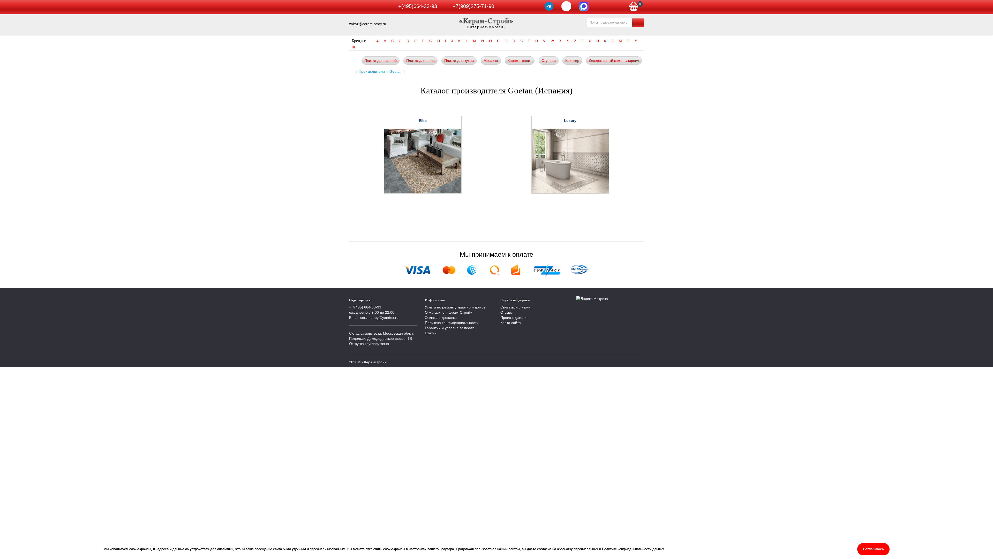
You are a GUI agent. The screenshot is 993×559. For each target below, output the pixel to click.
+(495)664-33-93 (417, 6)
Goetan (395, 71)
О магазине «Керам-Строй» (448, 312)
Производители (372, 71)
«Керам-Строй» (486, 21)
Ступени (548, 60)
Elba (423, 121)
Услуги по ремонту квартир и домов (455, 307)
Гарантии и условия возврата (450, 328)
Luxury (570, 121)
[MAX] (584, 6)
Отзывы (506, 312)
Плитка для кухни (459, 60)
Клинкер (572, 60)
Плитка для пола (420, 60)
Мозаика (491, 60)
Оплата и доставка (441, 317)
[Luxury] (570, 161)
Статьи (431, 333)
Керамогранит (520, 60)
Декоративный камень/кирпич (614, 60)
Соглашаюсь (873, 549)
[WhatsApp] (566, 6)
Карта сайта (510, 323)
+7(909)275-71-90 (473, 6)
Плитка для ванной (380, 60)
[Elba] (422, 161)
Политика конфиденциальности (452, 323)
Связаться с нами (515, 307)
